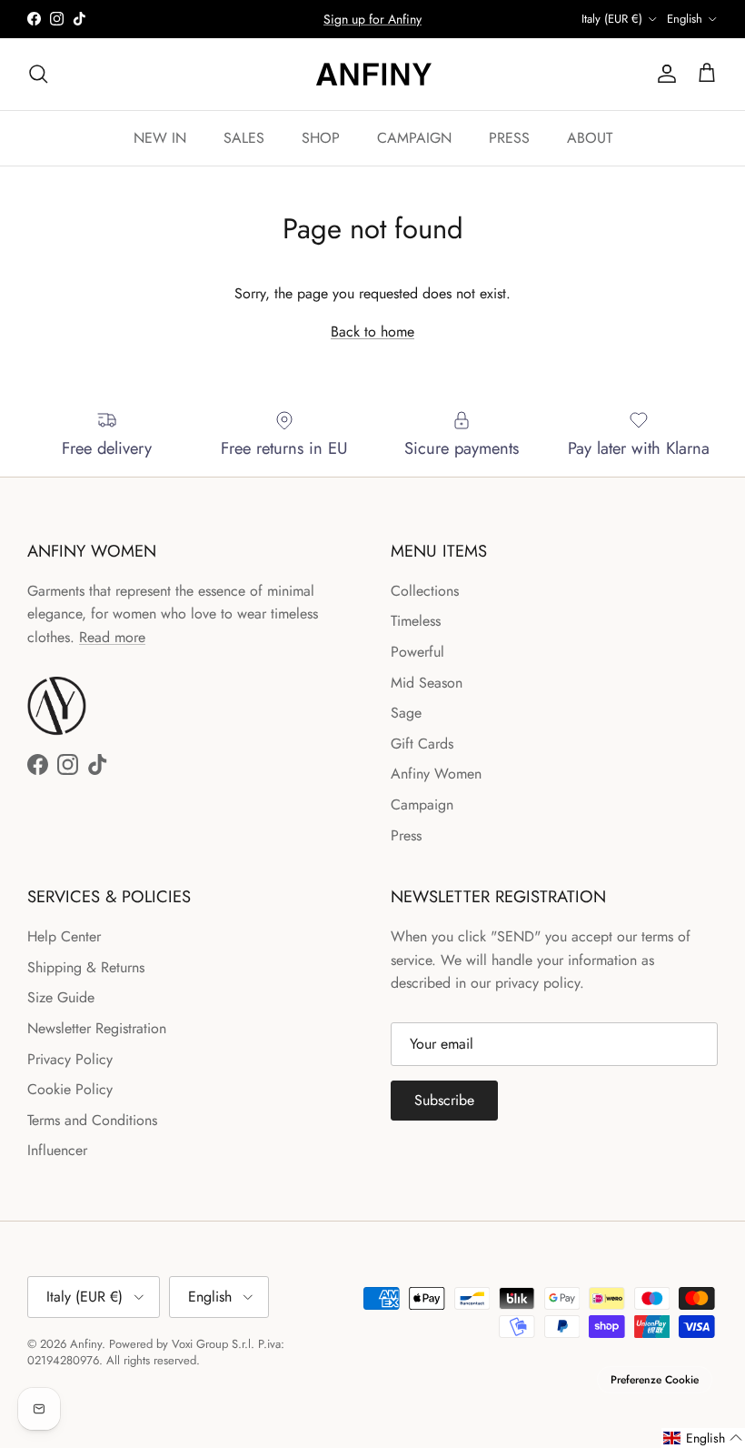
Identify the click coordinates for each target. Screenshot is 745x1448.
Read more (112, 637)
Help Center (64, 936)
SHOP (321, 137)
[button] (703, 1438)
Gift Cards (422, 743)
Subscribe (444, 1100)
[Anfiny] (372, 74)
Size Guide (60, 997)
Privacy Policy (70, 1059)
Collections (425, 590)
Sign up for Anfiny (372, 19)
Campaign (422, 804)
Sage (406, 712)
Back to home (372, 331)
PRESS (509, 137)
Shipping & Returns (85, 967)
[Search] (38, 74)
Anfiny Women (436, 773)
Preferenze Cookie (655, 1380)
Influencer (57, 1150)
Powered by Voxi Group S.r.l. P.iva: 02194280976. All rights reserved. (155, 1352)
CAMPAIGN (414, 137)
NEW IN (160, 137)
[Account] (663, 74)
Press (406, 835)
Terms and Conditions (92, 1120)
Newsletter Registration (96, 1028)
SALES (244, 137)
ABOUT (589, 137)
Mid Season (426, 682)
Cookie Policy (70, 1089)
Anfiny (86, 1343)
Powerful (417, 651)
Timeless (416, 620)
